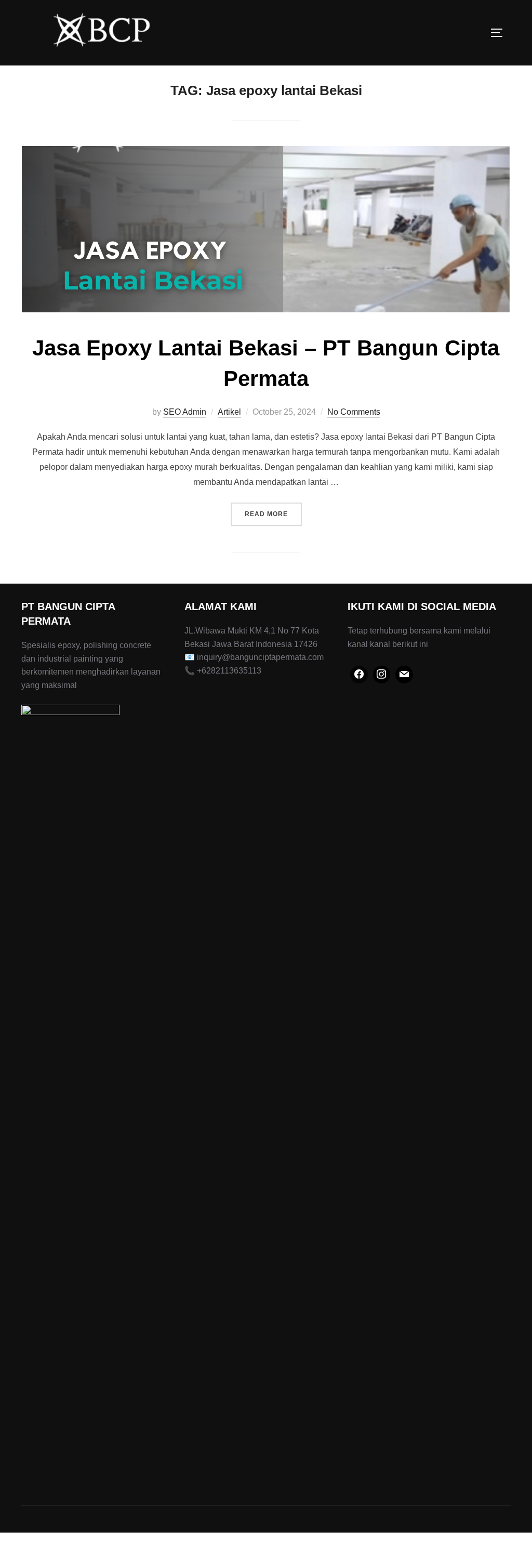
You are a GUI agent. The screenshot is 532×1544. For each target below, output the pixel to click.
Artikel (229, 411)
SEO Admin (184, 411)
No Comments (353, 411)
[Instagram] (381, 674)
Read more (273, 514)
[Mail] (404, 674)
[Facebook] (359, 674)
